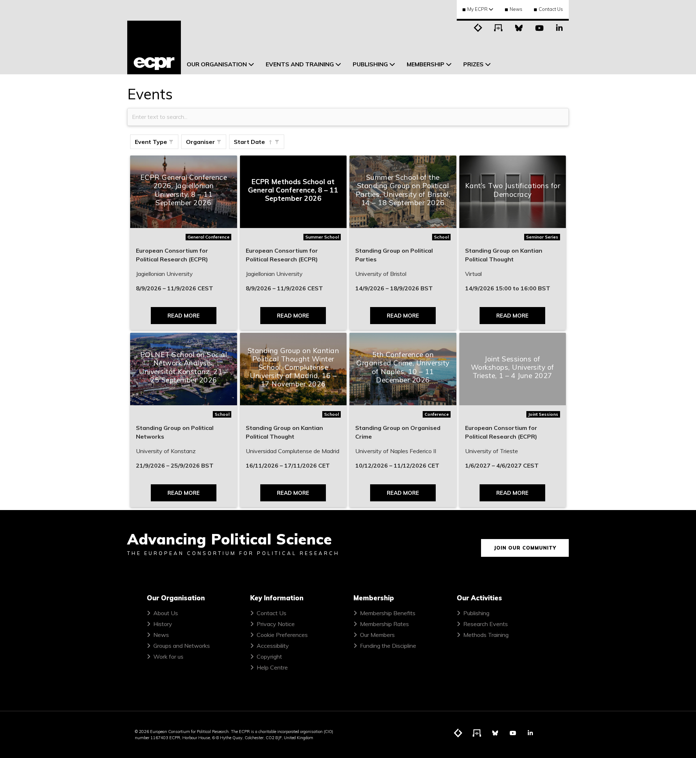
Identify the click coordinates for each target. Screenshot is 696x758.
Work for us (168, 656)
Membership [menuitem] (425, 64)
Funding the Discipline (388, 645)
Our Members (377, 634)
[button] (171, 142)
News (516, 9)
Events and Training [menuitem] (300, 64)
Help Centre (272, 667)
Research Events (485, 623)
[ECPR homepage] (154, 47)
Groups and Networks (181, 645)
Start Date (249, 141)
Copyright (269, 656)
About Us (165, 613)
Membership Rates (384, 623)
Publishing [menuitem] (370, 64)
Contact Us (551, 9)
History (162, 623)
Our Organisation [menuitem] (217, 64)
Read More (183, 315)
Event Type (151, 141)
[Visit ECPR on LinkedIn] (559, 27)
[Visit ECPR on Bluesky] (518, 27)
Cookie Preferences (282, 634)
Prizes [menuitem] (473, 64)
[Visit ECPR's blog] (478, 27)
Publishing (476, 613)
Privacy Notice (276, 623)
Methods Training (486, 634)
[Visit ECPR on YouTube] (539, 27)
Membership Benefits (387, 613)
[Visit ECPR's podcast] (498, 27)
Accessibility (273, 645)
